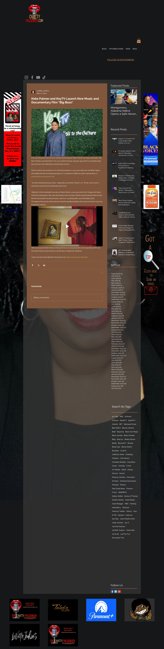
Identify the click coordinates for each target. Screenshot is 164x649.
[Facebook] (32, 77)
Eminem (115, 481)
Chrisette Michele (119, 462)
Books (114, 443)
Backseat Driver (130, 424)
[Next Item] (133, 97)
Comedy (121, 466)
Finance (129, 489)
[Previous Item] (114, 97)
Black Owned (117, 435)
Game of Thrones (131, 496)
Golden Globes (118, 500)
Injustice (121, 515)
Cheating (129, 454)
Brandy (130, 443)
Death (123, 470)
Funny (114, 492)
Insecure (129, 515)
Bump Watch (127, 447)
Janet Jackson (117, 523)
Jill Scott (115, 534)
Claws (114, 466)
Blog (114, 439)
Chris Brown (124, 458)
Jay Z (127, 523)
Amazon (115, 420)
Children (115, 458)
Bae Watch (116, 428)
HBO (126, 504)
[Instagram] (26, 77)
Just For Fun (125, 534)
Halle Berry (116, 507)
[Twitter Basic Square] (115, 591)
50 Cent (115, 416)
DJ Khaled (116, 470)
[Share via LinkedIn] (44, 265)
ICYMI (114, 515)
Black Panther (129, 435)
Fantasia (115, 485)
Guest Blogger (117, 504)
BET (121, 424)
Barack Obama (128, 428)
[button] (139, 40)
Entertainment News (128, 481)
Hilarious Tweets (118, 511)
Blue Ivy (120, 439)
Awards (115, 424)
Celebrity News (118, 454)
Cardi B (123, 451)
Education (131, 477)
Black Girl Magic (131, 432)
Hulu (135, 511)
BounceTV (122, 443)
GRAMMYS (122, 492)
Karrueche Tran (118, 538)
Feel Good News (118, 489)
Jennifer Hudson (118, 530)
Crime (128, 466)
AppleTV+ (132, 420)
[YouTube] (38, 77)
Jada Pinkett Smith (127, 519)
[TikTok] (44, 77)
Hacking (133, 504)
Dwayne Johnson (118, 477)
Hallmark (125, 507)
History (129, 511)
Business (115, 451)
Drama (122, 473)
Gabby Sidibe (117, 496)
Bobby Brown (130, 439)
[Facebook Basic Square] (112, 591)
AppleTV (123, 420)
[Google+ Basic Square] (119, 591)
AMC (121, 416)
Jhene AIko (130, 530)
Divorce (115, 473)
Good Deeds (130, 500)
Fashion (123, 485)
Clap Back (131, 462)
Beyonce (120, 432)
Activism (128, 416)
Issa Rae (115, 519)
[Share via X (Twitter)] (38, 265)
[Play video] (67, 226)
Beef (114, 432)
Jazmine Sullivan (118, 526)
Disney (130, 470)
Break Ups (116, 447)
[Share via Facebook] (32, 265)
